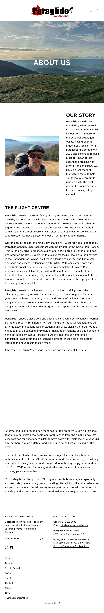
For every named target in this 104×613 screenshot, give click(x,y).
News (8, 588)
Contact (9, 583)
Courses (9, 563)
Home (8, 558)
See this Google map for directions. (71, 546)
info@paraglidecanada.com (74, 525)
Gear (7, 593)
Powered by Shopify (52, 603)
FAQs (8, 573)
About (8, 578)
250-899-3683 (69, 522)
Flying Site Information (16, 598)
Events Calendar (13, 568)
